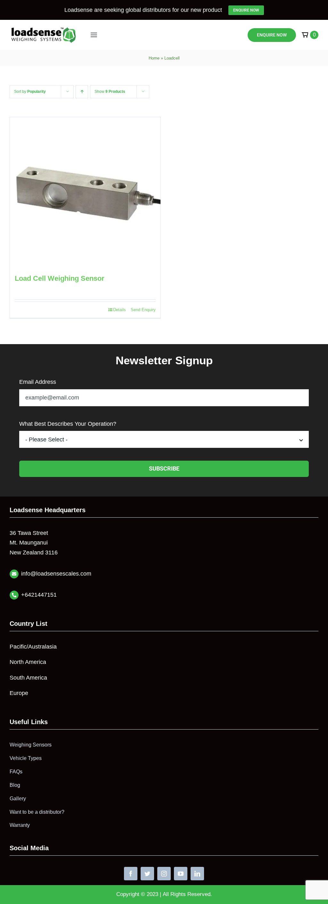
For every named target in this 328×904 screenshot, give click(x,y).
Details (119, 309)
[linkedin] (197, 873)
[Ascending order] (82, 91)
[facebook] (130, 873)
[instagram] (164, 873)
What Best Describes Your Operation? (67, 424)
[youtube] (180, 873)
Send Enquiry (143, 309)
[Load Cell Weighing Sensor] (85, 192)
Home (154, 58)
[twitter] (147, 873)
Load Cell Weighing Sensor (59, 278)
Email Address (37, 382)
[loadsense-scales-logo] (44, 29)
